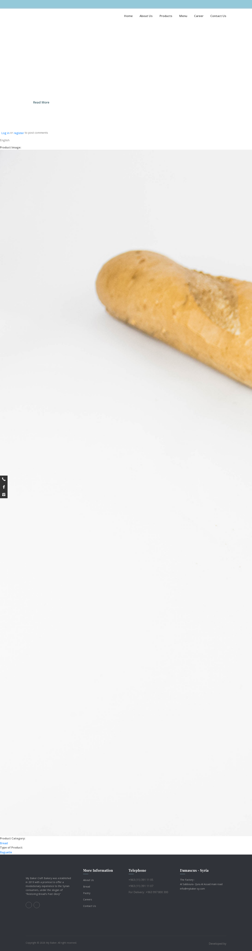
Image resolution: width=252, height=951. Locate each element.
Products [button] (165, 16)
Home (128, 16)
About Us (146, 16)
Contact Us (218, 16)
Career (198, 16)
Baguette (6, 852)
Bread (4, 843)
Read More (41, 102)
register (19, 133)
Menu (183, 16)
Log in (5, 133)
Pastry (87, 893)
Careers (87, 899)
